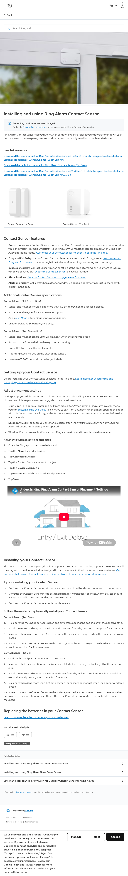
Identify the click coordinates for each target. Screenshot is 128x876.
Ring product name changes (35, 127)
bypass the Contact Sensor (50, 271)
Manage (76, 837)
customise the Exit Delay (32, 409)
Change (29, 810)
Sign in (113, 5)
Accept (115, 837)
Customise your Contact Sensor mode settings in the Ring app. (72, 252)
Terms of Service (31, 822)
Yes (12, 734)
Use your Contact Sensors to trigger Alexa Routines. (56, 277)
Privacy (9, 822)
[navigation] (64, 26)
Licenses (18, 822)
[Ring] (8, 5)
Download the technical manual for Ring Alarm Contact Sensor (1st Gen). (45, 165)
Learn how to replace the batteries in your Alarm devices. (36, 717)
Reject (96, 837)
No (27, 734)
